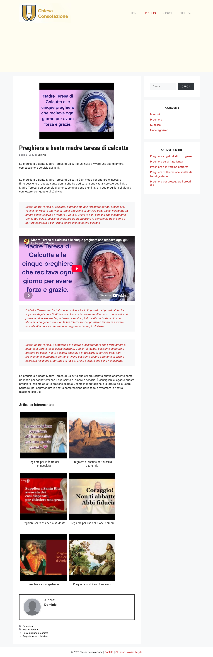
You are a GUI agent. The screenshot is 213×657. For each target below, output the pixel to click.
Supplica (185, 13)
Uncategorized (159, 130)
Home (134, 13)
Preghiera (150, 13)
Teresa (34, 629)
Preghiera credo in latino (35, 636)
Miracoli (167, 13)
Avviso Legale (134, 652)
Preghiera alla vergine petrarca (169, 166)
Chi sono (120, 652)
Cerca (186, 86)
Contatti (109, 652)
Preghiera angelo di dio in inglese (171, 156)
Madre (26, 629)
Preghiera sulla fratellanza (166, 161)
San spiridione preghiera (35, 633)
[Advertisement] (106, 50)
